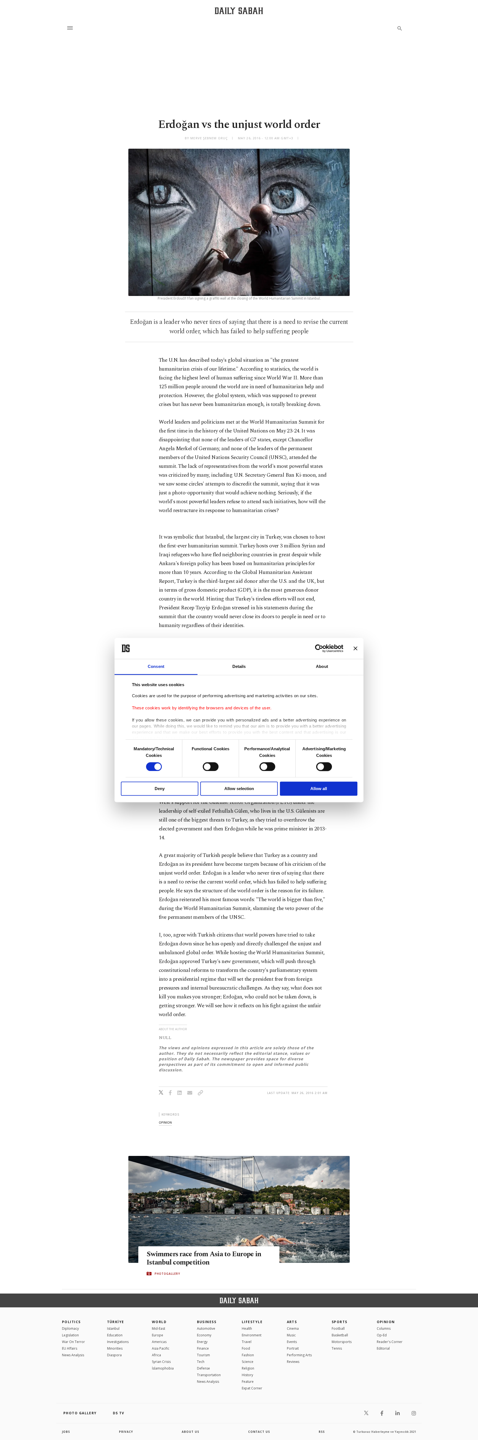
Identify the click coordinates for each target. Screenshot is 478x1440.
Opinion (386, 1322)
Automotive (206, 1328)
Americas (159, 1341)
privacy (126, 1432)
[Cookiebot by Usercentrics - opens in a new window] (319, 648)
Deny (160, 788)
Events (292, 1341)
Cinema (293, 1328)
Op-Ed (382, 1335)
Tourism (203, 1355)
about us (190, 1432)
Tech (200, 1361)
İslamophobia (163, 1368)
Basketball (340, 1335)
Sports (339, 1322)
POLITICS (71, 1322)
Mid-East (158, 1328)
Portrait (293, 1348)
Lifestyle (252, 1322)
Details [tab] (239, 666)
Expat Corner (252, 1388)
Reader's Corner (389, 1341)
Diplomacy (70, 1328)
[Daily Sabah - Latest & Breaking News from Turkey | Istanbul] (239, 10)
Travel (246, 1341)
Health (247, 1328)
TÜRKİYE (115, 1322)
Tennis (337, 1348)
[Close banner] (355, 648)
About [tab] (322, 666)
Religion (248, 1368)
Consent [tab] (156, 666)
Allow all (318, 788)
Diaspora (114, 1355)
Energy (202, 1341)
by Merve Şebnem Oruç (206, 138)
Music (291, 1335)
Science (247, 1361)
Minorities (115, 1348)
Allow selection (239, 788)
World (159, 1322)
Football (338, 1328)
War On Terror (73, 1341)
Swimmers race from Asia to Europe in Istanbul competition (204, 1258)
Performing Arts (299, 1355)
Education (115, 1335)
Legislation (70, 1335)
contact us (259, 1432)
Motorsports (342, 1341)
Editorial (383, 1348)
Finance (203, 1348)
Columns (384, 1328)
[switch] (211, 766)
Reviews (293, 1361)
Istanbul (113, 1328)
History (247, 1375)
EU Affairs (69, 1348)
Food (246, 1348)
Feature (248, 1381)
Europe (157, 1335)
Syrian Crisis (161, 1361)
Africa (156, 1355)
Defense (203, 1368)
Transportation (209, 1375)
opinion (165, 1122)
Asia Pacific (160, 1348)
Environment (251, 1335)
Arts (292, 1322)
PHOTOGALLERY (167, 1274)
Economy (204, 1335)
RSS (322, 1432)
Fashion (248, 1355)
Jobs (66, 1432)
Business (207, 1322)
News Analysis (73, 1355)
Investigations (118, 1341)
